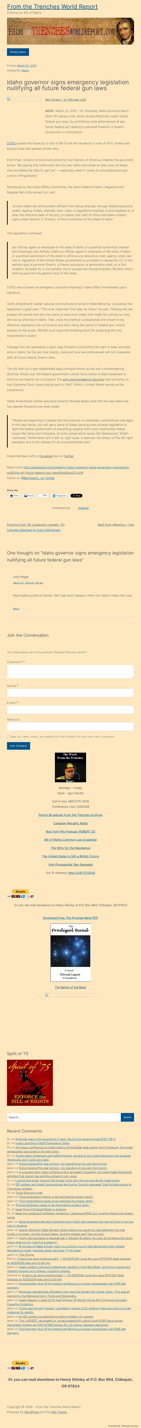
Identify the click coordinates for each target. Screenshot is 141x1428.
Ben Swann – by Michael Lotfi (65, 99)
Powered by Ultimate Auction (123, 1425)
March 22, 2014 (26, 65)
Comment (16, 662)
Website (13, 719)
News (25, 70)
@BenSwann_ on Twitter (38, 478)
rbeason (83, 508)
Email (11, 703)
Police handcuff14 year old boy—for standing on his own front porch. (63, 1164)
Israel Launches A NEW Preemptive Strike (42, 1143)
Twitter (68, 456)
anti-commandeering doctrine (83, 379)
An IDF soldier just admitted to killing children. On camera (56, 1316)
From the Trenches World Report (52, 6)
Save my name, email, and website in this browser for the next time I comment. (62, 736)
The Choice (26, 1254)
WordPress (32, 1412)
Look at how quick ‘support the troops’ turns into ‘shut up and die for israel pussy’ (67, 1180)
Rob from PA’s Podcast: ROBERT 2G (70, 831)
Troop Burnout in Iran (29, 1192)
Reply (16, 608)
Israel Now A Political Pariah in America (40, 1209)
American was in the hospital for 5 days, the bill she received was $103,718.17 (65, 1139)
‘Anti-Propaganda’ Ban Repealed (70, 864)
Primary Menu (18, 52)
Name (11, 686)
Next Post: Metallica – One (116, 524)
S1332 (11, 143)
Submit (127, 1117)
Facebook (46, 456)
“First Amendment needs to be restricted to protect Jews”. (56, 1197)
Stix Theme (59, 1412)
